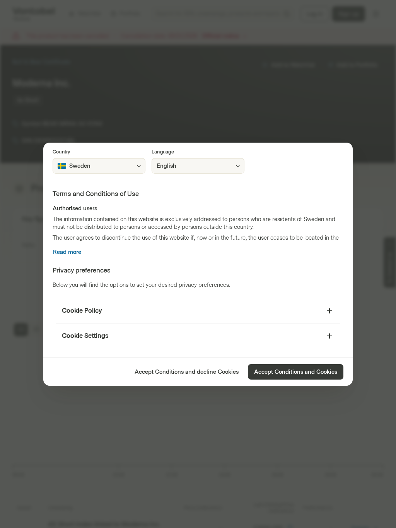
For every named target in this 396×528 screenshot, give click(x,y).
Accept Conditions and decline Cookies (187, 372)
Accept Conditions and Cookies (295, 372)
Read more (67, 252)
